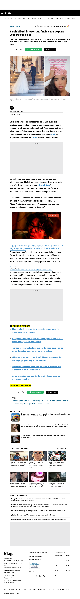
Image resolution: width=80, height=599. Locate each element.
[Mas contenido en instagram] (44, 576)
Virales (57, 570)
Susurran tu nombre (43, 18)
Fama (56, 565)
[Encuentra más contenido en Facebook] (12, 49)
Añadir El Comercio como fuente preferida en (53, 26)
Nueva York (26, 18)
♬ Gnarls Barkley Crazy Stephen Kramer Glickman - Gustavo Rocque (31, 270)
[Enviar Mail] (11, 111)
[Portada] (8, 557)
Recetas (68, 570)
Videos (68, 555)
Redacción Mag (18, 111)
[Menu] (3, 13)
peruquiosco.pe (9, 593)
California (13, 18)
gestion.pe (32, 589)
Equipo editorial (8, 558)
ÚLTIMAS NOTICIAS (18, 496)
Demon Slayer (54, 18)
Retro (68, 565)
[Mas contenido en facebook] (36, 576)
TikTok (42, 401)
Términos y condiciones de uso (38, 552)
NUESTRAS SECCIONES (60, 552)
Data (67, 560)
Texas (19, 18)
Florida (7, 18)
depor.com (41, 589)
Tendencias (18, 404)
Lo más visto (16, 411)
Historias (15, 401)
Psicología (33, 18)
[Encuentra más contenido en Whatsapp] (21, 49)
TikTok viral (51, 401)
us (55, 560)
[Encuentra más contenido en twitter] (16, 49)
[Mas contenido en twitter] (40, 576)
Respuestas (58, 555)
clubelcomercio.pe (21, 589)
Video (27, 401)
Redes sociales (62, 401)
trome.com (51, 589)
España (46, 404)
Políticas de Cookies (35, 559)
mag (17, 593)
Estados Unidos (36, 404)
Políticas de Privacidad (35, 556)
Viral (22, 401)
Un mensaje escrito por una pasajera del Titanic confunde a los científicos (35, 249)
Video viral (35, 401)
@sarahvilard (14, 267)
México (26, 404)
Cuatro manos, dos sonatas (67, 18)
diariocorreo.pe (62, 589)
